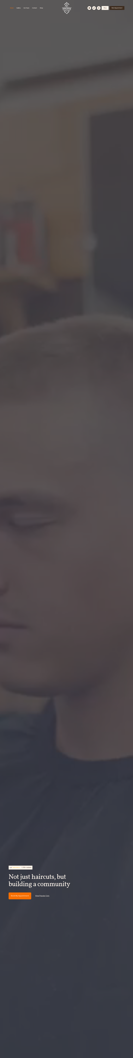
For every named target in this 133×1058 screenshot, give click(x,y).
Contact (34, 8)
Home (12, 8)
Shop (41, 8)
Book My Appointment (20, 896)
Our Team (26, 8)
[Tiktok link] (94, 8)
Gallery (18, 8)
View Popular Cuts (42, 896)
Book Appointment (117, 7)
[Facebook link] (89, 8)
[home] (66, 8)
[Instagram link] (99, 8)
